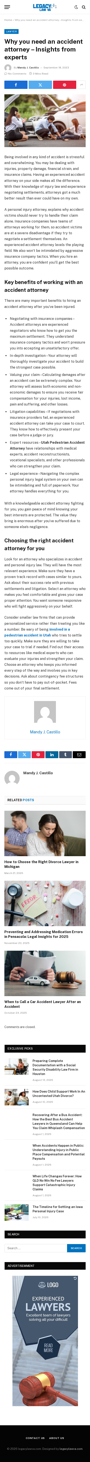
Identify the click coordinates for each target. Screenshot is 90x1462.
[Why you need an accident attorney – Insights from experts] (45, 120)
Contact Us (35, 1438)
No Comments (17, 73)
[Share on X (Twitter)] (40, 85)
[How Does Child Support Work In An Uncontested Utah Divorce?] (17, 1097)
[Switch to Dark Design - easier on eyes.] (76, 7)
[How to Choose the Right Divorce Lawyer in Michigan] (45, 833)
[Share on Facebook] (16, 85)
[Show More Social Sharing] (81, 85)
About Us (56, 1438)
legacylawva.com (71, 1448)
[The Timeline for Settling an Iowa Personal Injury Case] (17, 1212)
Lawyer (11, 31)
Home (8, 20)
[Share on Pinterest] (64, 85)
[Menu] (7, 7)
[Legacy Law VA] (45, 7)
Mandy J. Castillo (28, 67)
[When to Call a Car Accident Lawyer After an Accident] (45, 973)
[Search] (83, 7)
